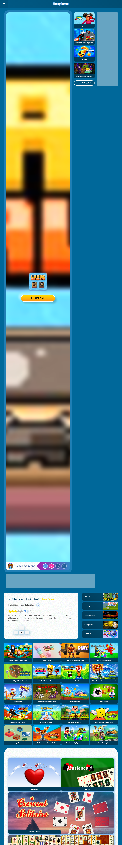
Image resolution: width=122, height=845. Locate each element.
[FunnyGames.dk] (9, 599)
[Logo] (61, 4)
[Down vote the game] (51, 566)
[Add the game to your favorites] (38, 605)
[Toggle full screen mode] (64, 566)
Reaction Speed (32, 599)
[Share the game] (58, 566)
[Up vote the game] (45, 566)
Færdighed (18, 599)
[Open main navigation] (4, 4)
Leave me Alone (48, 599)
